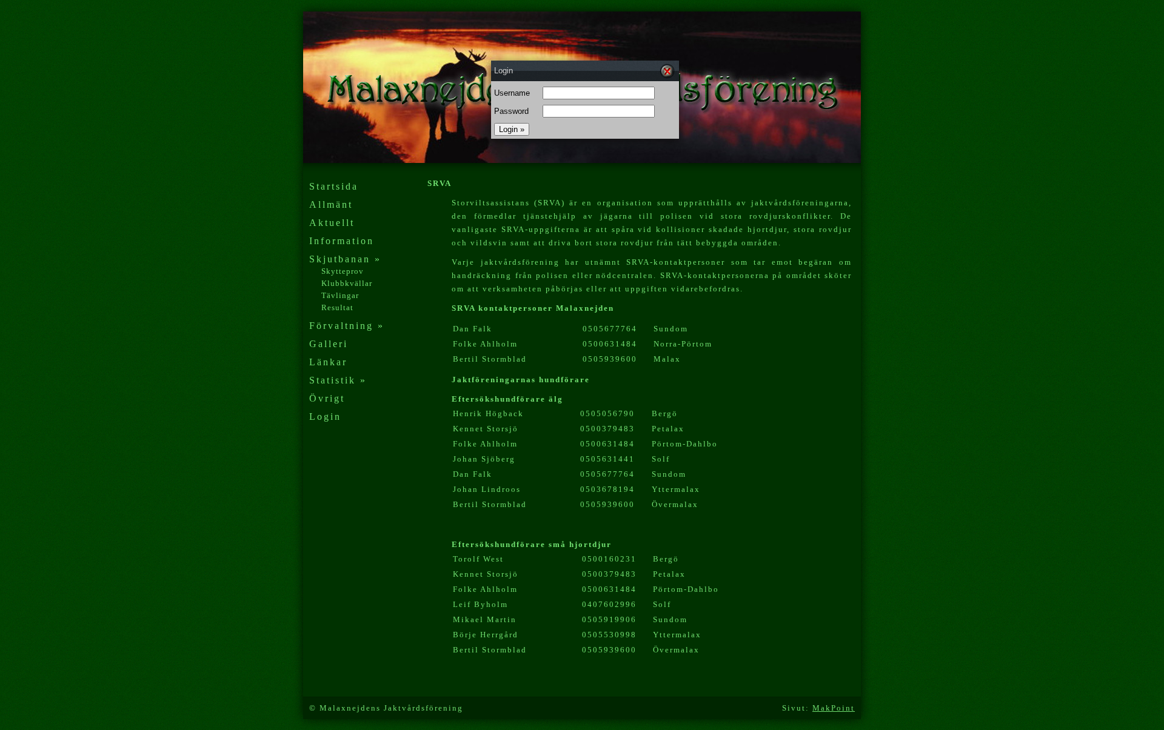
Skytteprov (342, 271)
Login (325, 416)
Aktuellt (332, 222)
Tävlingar (340, 295)
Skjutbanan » (345, 259)
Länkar (328, 362)
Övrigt (327, 398)
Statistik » (338, 380)
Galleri (328, 344)
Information (341, 241)
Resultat (337, 307)
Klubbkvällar (346, 283)
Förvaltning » (346, 325)
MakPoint (833, 707)
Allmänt (331, 204)
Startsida (333, 186)
